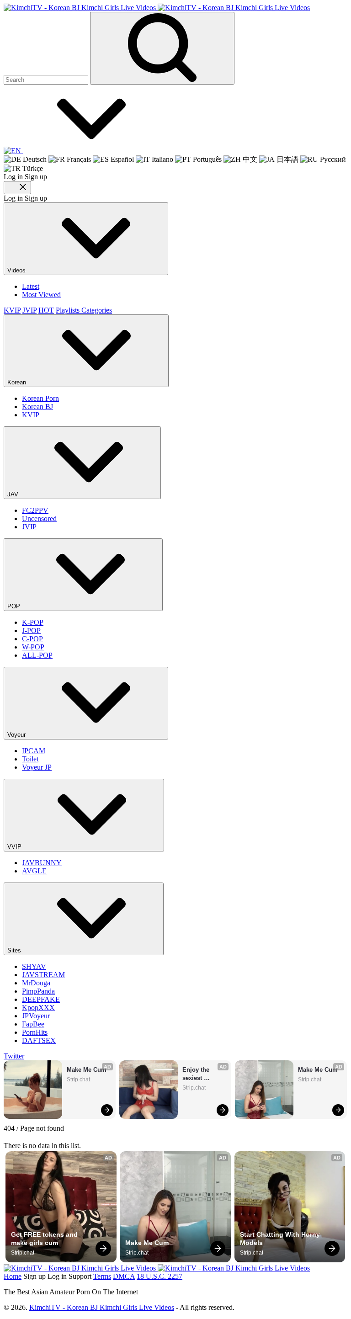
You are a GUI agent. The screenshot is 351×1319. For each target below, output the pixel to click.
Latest (30, 286)
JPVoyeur (36, 1016)
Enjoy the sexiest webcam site (200, 1074)
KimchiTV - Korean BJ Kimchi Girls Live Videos (101, 1307)
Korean (17, 382)
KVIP (12, 310)
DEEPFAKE (41, 999)
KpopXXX (38, 1007)
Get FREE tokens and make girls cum (45, 1238)
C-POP (32, 639)
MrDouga (36, 983)
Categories (96, 310)
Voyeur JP (37, 767)
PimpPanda (38, 991)
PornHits (35, 1032)
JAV (13, 494)
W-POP (33, 647)
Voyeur (17, 734)
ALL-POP (37, 655)
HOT (46, 310)
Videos (17, 270)
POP (14, 606)
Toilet (30, 759)
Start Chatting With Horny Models (281, 1238)
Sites (15, 950)
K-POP (32, 622)
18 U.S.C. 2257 (159, 1276)
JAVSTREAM (43, 975)
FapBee (33, 1024)
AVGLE (34, 871)
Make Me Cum (86, 1069)
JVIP (29, 310)
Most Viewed (41, 294)
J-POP (31, 630)
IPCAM (33, 751)
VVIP (15, 846)
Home (12, 1276)
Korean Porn (40, 398)
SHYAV (34, 966)
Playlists (68, 310)
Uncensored (39, 518)
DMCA (124, 1276)
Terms (102, 1276)
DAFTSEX (39, 1040)
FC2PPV (35, 510)
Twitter (14, 1056)
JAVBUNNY (42, 863)
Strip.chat (78, 1079)
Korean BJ (37, 406)
